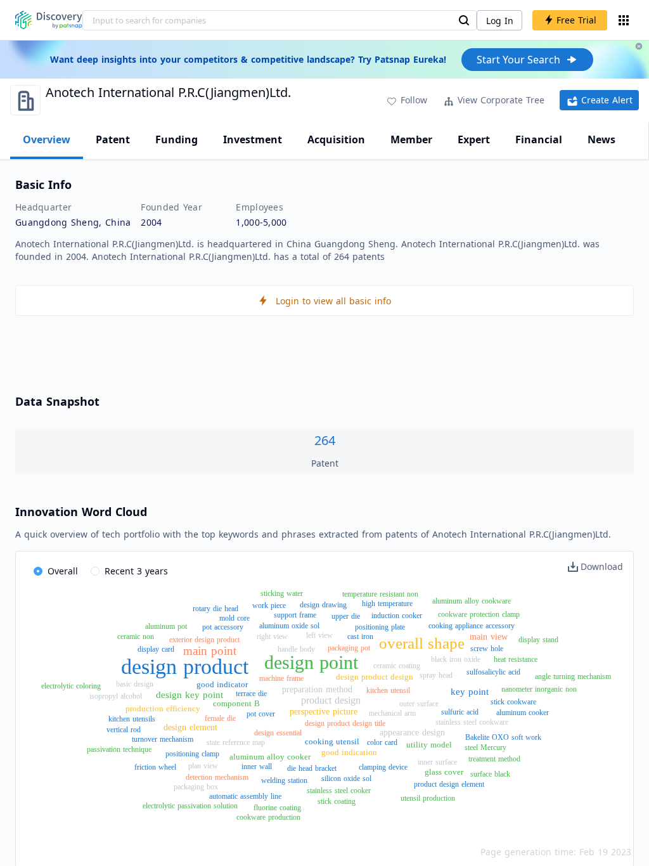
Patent (113, 139)
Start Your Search (518, 60)
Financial (538, 139)
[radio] (56, 571)
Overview (46, 139)
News (601, 139)
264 (324, 440)
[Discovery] (48, 20)
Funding (176, 139)
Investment (252, 139)
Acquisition (336, 139)
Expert (474, 139)
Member (411, 139)
